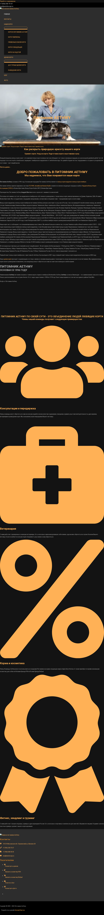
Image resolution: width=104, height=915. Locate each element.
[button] (13, 24)
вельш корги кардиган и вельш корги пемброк (72, 182)
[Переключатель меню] (15, 28)
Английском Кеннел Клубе (43, 186)
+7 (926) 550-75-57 (8, 848)
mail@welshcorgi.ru (8, 856)
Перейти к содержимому (7, 1)
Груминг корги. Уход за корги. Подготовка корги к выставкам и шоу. (52, 154)
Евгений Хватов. (20, 910)
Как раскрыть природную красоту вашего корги (52, 149)
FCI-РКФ (31, 186)
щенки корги (7, 259)
